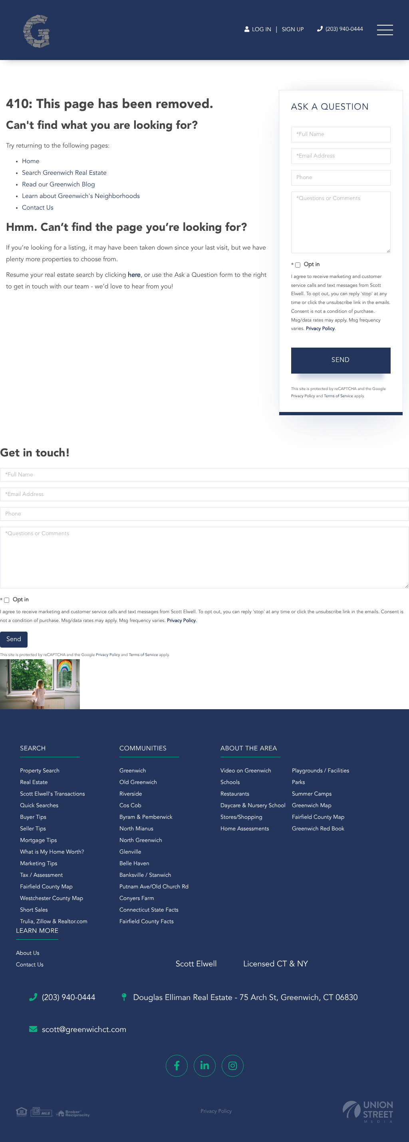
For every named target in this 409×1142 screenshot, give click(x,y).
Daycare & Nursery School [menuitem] (253, 806)
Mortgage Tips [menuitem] (38, 841)
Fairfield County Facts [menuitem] (146, 922)
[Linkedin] (205, 1066)
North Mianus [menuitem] (136, 829)
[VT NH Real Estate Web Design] (368, 1112)
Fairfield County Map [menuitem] (46, 887)
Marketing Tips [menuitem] (38, 864)
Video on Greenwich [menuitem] (245, 771)
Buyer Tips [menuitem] (33, 817)
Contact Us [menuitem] (30, 965)
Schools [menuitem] (230, 783)
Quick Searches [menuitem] (39, 806)
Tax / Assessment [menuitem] (41, 875)
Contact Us (38, 208)
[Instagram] (233, 1066)
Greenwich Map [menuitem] (312, 806)
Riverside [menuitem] (130, 794)
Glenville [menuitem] (130, 852)
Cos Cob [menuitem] (130, 806)
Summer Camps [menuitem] (312, 794)
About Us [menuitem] (27, 953)
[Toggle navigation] (385, 30)
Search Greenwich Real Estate (64, 173)
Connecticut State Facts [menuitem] (149, 910)
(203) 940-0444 (343, 29)
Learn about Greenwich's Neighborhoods (81, 196)
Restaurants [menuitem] (234, 794)
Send (341, 360)
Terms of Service (338, 396)
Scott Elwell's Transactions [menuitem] (52, 794)
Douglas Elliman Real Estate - (244, 998)
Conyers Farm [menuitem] (136, 899)
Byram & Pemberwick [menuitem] (146, 817)
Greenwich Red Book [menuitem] (318, 829)
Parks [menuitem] (298, 783)
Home (31, 161)
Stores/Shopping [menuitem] (241, 817)
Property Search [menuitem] (40, 771)
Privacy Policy (320, 328)
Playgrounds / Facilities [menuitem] (320, 771)
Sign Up (293, 30)
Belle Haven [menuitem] (134, 864)
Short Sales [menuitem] (34, 910)
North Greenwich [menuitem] (140, 841)
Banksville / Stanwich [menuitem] (145, 875)
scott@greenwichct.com (84, 1030)
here (134, 275)
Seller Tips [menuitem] (33, 829)
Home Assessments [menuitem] (244, 829)
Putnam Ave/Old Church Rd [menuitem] (154, 887)
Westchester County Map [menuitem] (51, 899)
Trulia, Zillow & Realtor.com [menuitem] (53, 922)
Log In (260, 30)
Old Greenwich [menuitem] (138, 783)
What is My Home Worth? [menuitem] (52, 852)
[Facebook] (177, 1066)
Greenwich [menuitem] (132, 771)
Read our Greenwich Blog (58, 185)
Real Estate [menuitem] (34, 783)
